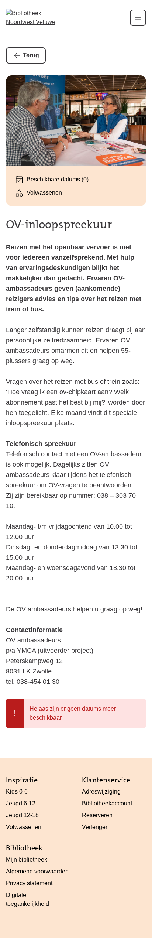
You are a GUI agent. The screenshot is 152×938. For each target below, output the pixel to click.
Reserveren (97, 815)
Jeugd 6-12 (20, 803)
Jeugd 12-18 (22, 815)
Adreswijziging (101, 791)
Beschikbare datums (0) (58, 179)
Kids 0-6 (17, 791)
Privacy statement (29, 883)
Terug (31, 55)
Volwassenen (23, 827)
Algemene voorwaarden (37, 871)
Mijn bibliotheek (26, 859)
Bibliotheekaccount (107, 803)
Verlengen (95, 827)
